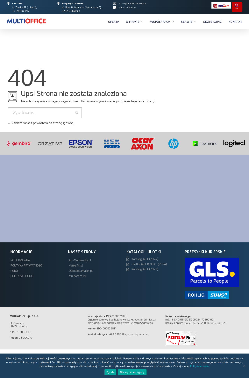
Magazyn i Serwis (72, 3)
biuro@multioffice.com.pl (133, 3)
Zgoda (110, 372)
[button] (8, 143)
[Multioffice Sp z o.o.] (26, 21)
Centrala (17, 3)
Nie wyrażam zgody (132, 372)
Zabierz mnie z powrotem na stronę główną (42, 123)
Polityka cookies (200, 366)
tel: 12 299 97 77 (127, 7)
